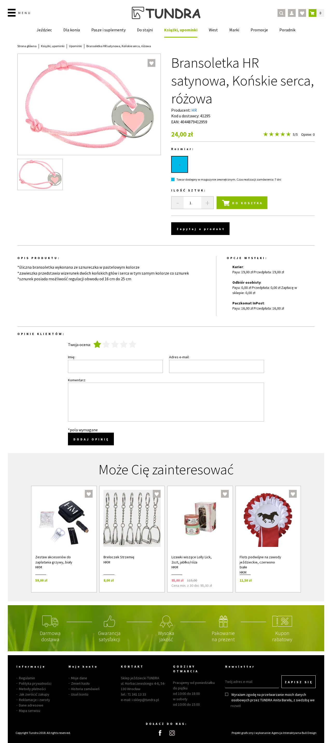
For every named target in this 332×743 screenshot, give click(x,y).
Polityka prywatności (35, 683)
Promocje (259, 29)
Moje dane (79, 678)
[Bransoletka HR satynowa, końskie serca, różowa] (40, 174)
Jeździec (44, 29)
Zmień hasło (80, 683)
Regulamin (27, 678)
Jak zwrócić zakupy (34, 694)
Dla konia (71, 29)
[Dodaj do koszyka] (86, 580)
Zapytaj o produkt (201, 229)
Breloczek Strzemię (118, 557)
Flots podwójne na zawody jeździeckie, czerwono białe (260, 562)
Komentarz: (77, 380)
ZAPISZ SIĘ (299, 682)
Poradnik (287, 29)
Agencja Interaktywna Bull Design (294, 733)
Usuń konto (79, 694)
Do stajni (145, 29)
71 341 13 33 (136, 694)
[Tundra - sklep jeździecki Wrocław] (166, 13)
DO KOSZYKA (247, 203)
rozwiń (236, 705)
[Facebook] (160, 733)
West (213, 29)
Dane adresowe (31, 705)
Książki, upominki (180, 29)
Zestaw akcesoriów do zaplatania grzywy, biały (53, 560)
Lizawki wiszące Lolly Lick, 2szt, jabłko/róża (191, 560)
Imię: (71, 357)
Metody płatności (32, 689)
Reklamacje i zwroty (34, 699)
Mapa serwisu (29, 710)
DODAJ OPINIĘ (91, 439)
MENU (24, 13)
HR (194, 110)
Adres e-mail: (179, 357)
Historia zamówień (85, 689)
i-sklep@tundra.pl (145, 699)
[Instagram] (172, 733)
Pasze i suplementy (108, 29)
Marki (234, 29)
